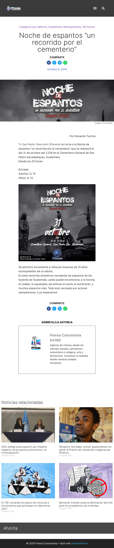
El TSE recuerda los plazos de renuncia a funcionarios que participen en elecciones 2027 (25, 505)
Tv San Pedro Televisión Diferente (39, 144)
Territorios (88, 26)
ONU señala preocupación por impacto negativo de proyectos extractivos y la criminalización (24, 449)
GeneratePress (79, 543)
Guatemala (55, 26)
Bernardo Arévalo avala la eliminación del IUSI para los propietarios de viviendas (86, 504)
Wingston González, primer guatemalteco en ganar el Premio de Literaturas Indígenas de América (85, 449)
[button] (95, 8)
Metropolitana (72, 26)
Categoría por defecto (33, 26)
